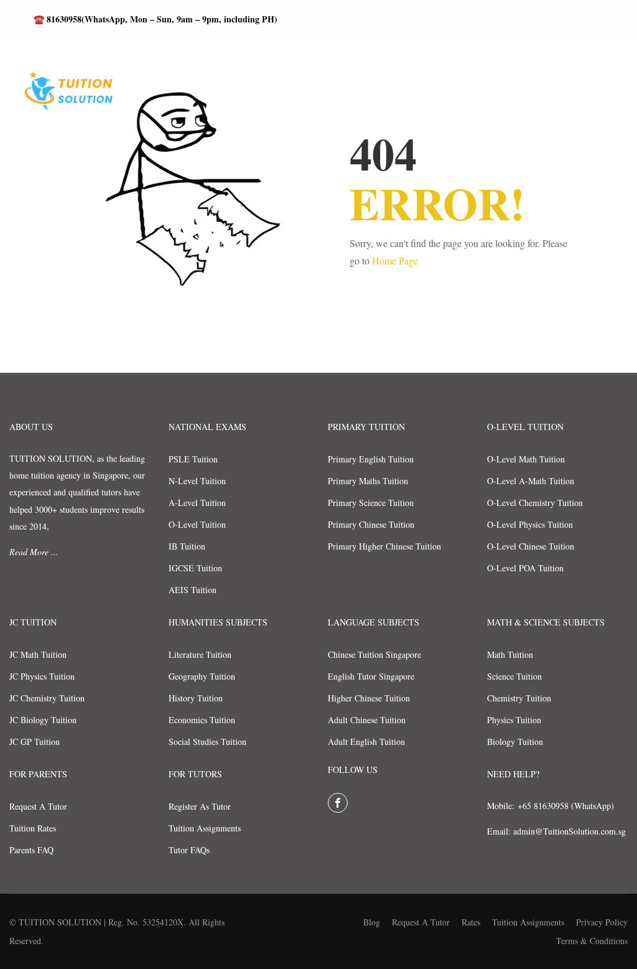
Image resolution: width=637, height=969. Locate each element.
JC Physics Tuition (42, 676)
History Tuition (196, 698)
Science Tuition (514, 676)
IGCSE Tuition (195, 568)
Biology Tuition (515, 741)
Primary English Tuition (371, 459)
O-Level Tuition (197, 524)
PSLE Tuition (193, 459)
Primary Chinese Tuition (371, 524)
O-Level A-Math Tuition (530, 481)
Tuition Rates (32, 828)
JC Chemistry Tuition (47, 698)
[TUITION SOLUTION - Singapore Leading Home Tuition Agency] (65, 98)
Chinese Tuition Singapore (374, 654)
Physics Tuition (514, 720)
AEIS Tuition (192, 590)
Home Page (395, 260)
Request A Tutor (38, 806)
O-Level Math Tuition (526, 459)
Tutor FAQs (189, 850)
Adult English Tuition (366, 741)
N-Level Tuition (197, 481)
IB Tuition (187, 546)
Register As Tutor (200, 806)
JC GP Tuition (34, 741)
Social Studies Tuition (207, 741)
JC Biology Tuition (43, 720)
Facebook (338, 803)
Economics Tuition (202, 720)
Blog (371, 922)
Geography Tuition (202, 676)
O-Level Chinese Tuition (530, 546)
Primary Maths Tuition (368, 481)
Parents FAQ (31, 850)
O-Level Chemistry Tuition (535, 502)
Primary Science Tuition (371, 502)
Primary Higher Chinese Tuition (384, 546)
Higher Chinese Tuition (369, 698)
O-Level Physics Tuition (530, 524)
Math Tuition (510, 654)
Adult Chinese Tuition (367, 720)
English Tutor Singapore (371, 676)
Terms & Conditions (592, 941)
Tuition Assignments (205, 828)
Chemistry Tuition (519, 698)
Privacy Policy (602, 922)
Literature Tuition (200, 654)
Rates (471, 922)
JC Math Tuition (38, 654)
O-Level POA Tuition (525, 568)
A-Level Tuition (197, 502)
